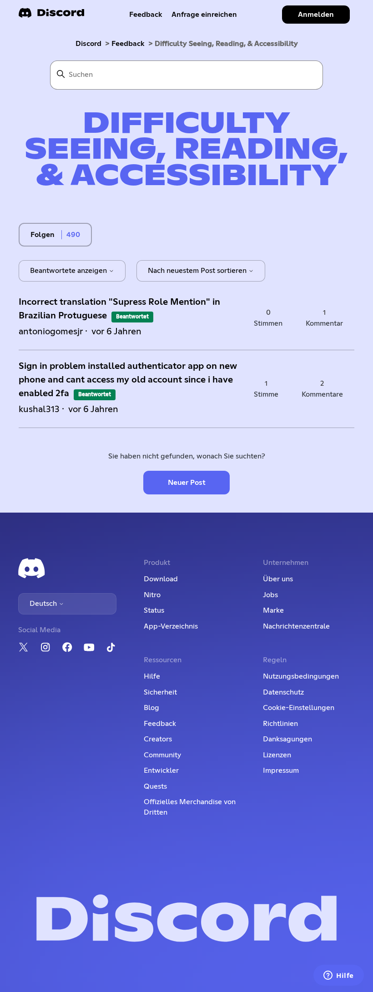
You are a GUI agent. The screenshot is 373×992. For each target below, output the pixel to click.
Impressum (281, 770)
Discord (88, 43)
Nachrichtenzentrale (296, 626)
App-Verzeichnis (171, 626)
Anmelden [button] (316, 14)
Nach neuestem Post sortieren (198, 270)
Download (161, 579)
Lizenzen (277, 755)
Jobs (270, 595)
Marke (273, 610)
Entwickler (161, 770)
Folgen (42, 234)
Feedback (145, 14)
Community (162, 755)
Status (154, 610)
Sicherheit (160, 692)
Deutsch (44, 603)
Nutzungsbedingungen (301, 676)
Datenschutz (283, 692)
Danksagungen (287, 739)
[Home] (51, 15)
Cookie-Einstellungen (298, 707)
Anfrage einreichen (204, 14)
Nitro (152, 595)
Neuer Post (187, 482)
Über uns (278, 579)
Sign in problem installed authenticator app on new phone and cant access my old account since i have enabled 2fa (128, 380)
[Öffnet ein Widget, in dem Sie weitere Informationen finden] (338, 976)
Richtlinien (280, 723)
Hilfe (152, 676)
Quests (155, 786)
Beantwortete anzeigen (69, 270)
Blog (151, 707)
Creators (158, 739)
